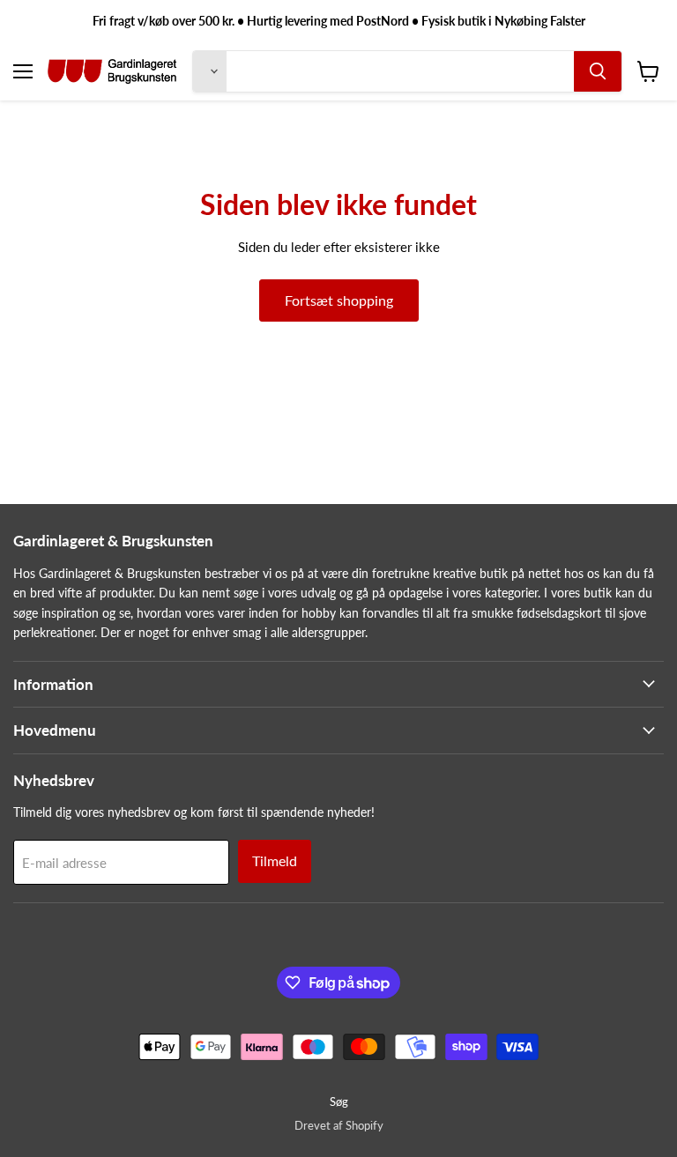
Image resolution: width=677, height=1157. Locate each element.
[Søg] (597, 71)
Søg (339, 1101)
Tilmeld (274, 860)
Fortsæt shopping (339, 300)
